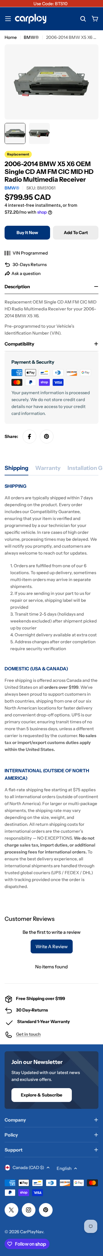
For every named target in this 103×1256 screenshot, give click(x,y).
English (64, 1168)
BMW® (31, 37)
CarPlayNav (31, 1231)
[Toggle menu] (8, 18)
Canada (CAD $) (28, 1167)
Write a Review (51, 946)
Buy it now (27, 232)
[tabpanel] (51, 686)
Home (11, 37)
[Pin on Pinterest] (47, 436)
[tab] (16, 469)
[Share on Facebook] (29, 436)
